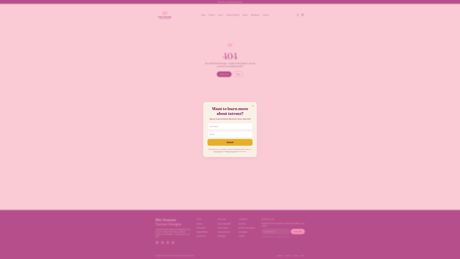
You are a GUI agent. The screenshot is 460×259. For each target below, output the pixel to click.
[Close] (253, 106)
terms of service (231, 151)
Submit (230, 142)
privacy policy (218, 151)
